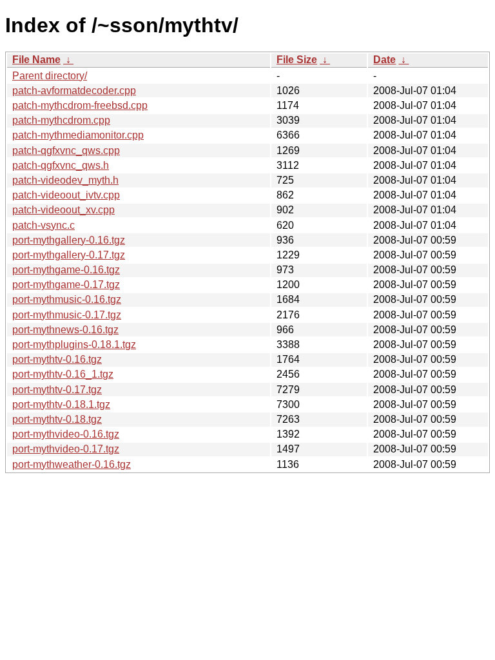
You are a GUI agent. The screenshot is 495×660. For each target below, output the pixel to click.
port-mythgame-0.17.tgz (66, 284)
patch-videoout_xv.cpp (63, 209)
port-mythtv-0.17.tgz (57, 389)
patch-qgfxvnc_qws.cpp (66, 150)
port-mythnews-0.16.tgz (65, 329)
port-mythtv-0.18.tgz (57, 419)
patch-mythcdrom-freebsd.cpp (80, 105)
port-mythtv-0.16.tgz (57, 359)
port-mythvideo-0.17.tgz (65, 448)
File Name (36, 59)
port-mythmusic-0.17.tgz (66, 314)
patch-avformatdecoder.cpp (74, 90)
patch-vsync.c (43, 225)
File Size (297, 59)
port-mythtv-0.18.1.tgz (61, 404)
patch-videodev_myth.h (65, 180)
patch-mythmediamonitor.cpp (78, 135)
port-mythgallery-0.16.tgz (68, 240)
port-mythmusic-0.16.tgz (66, 299)
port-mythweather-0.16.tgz (71, 464)
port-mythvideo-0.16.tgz (65, 434)
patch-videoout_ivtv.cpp (66, 194)
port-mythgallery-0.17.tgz (68, 254)
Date (384, 59)
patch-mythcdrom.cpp (61, 120)
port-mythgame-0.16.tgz (66, 269)
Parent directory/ (49, 75)
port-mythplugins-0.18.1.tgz (74, 344)
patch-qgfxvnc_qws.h (60, 165)
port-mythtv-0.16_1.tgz (62, 374)
